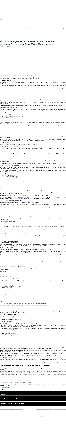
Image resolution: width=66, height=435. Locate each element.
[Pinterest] (18, 46)
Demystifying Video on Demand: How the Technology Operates (12, 403)
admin (3, 46)
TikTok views (49, 181)
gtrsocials (6, 387)
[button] (63, 28)
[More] (24, 46)
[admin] (1, 46)
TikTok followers (18, 229)
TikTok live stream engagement (32, 257)
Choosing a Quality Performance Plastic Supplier (10, 392)
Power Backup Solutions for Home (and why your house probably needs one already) (51, 410)
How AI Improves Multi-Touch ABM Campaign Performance (11, 398)
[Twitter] (61, 28)
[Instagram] (60, 28)
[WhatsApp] (21, 46)
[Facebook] (59, 28)
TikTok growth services (41, 381)
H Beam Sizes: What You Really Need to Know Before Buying (11, 409)
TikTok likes (7, 173)
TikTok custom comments (25, 197)
